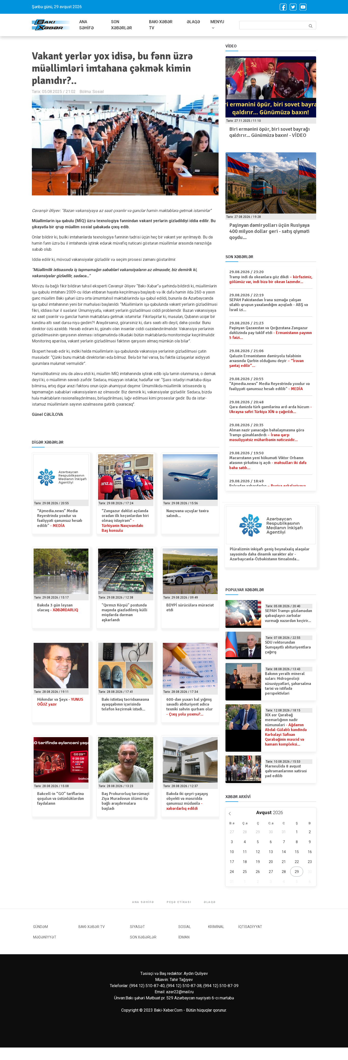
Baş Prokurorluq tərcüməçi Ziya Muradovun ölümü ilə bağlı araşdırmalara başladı (125, 801)
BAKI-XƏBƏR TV (160, 24)
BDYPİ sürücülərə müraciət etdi (190, 608)
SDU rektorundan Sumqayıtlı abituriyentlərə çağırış (288, 647)
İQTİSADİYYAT (250, 927)
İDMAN (184, 937)
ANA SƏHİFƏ (86, 24)
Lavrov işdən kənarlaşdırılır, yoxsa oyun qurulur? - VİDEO (267, 132)
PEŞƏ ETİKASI (179, 902)
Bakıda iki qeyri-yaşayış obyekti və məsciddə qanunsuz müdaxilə (187, 801)
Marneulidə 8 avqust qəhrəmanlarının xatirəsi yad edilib (286, 771)
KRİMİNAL (216, 927)
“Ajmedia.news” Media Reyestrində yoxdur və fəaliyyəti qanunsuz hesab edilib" (59, 518)
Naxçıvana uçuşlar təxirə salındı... (187, 513)
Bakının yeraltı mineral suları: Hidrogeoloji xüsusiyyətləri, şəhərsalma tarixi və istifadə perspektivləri (288, 683)
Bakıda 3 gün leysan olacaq (57, 608)
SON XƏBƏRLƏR (121, 24)
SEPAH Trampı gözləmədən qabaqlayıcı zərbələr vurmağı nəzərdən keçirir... (288, 615)
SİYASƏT (137, 927)
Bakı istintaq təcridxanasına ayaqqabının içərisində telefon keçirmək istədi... (125, 704)
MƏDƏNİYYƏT (44, 937)
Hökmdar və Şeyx (60, 702)
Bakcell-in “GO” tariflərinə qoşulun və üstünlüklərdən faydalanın (60, 798)
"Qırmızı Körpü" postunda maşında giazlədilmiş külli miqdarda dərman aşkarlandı (124, 612)
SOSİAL (184, 927)
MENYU (217, 21)
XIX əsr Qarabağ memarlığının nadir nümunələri (286, 729)
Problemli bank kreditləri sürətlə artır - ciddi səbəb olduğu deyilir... (266, 228)
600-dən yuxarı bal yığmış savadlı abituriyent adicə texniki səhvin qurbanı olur (189, 707)
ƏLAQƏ (193, 21)
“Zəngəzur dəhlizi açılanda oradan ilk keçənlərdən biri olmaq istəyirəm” (125, 520)
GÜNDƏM (40, 927)
